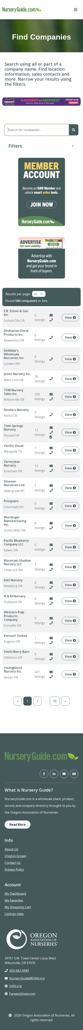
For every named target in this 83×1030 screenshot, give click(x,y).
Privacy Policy (14, 869)
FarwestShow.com (22, 994)
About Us (11, 849)
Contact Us (12, 863)
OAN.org (15, 986)
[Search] (73, 129)
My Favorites (14, 900)
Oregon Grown (15, 856)
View (69, 317)
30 (55, 701)
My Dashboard (15, 893)
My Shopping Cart (18, 907)
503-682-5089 (19, 970)
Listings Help (14, 914)
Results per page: (17, 294)
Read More (17, 824)
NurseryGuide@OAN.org (27, 978)
